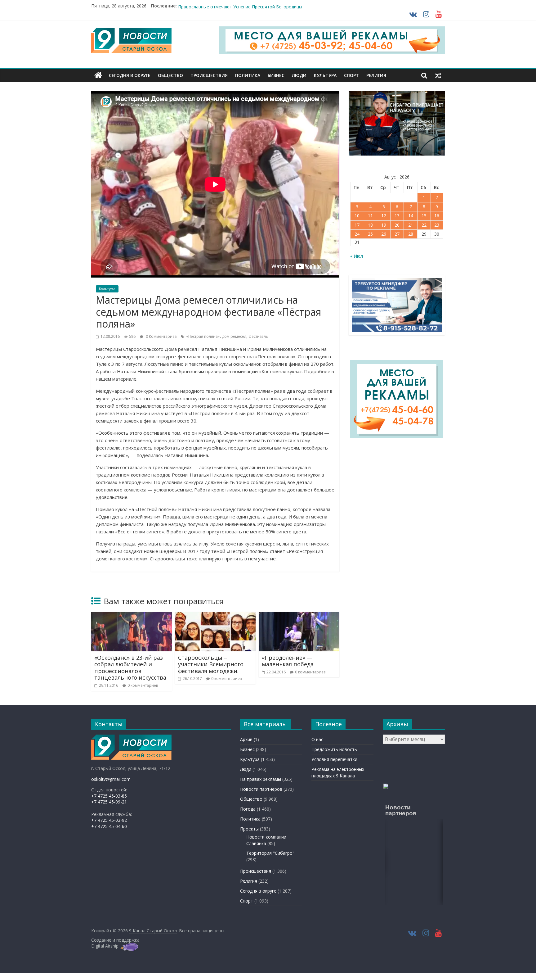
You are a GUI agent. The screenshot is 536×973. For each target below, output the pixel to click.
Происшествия (209, 75)
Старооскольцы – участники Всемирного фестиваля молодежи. (210, 664)
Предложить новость (334, 749)
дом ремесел (234, 336)
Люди (299, 75)
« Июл (356, 256)
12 (383, 216)
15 (424, 216)
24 (357, 234)
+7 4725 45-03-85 (109, 796)
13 (397, 216)
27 (397, 234)
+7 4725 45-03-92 (109, 820)
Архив (246, 739)
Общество (170, 75)
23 (436, 225)
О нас (317, 739)
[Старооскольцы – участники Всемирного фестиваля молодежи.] (215, 615)
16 (436, 216)
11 (370, 216)
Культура (325, 75)
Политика (247, 75)
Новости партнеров (261, 789)
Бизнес (276, 75)
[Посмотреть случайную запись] (438, 75)
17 (357, 225)
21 (410, 225)
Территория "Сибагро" (270, 853)
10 (357, 216)
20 (397, 225)
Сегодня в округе (129, 75)
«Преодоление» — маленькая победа (288, 661)
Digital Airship (104, 946)
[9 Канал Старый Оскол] (98, 75)
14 (410, 216)
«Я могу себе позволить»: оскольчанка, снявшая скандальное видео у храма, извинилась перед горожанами (293, 6)
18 (370, 225)
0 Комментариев (160, 336)
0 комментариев (142, 685)
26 (383, 234)
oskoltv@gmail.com (111, 779)
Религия (376, 75)
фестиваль (258, 336)
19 (383, 225)
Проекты (249, 829)
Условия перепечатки (334, 759)
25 (370, 234)
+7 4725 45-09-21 (109, 802)
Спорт (351, 75)
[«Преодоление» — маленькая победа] (299, 615)
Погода (248, 809)
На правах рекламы (260, 779)
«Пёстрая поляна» (203, 336)
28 (410, 234)
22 (424, 225)
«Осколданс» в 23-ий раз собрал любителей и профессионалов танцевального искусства (130, 667)
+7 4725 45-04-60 (109, 826)
